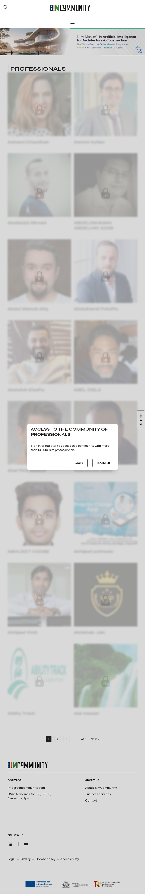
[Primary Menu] (72, 23)
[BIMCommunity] (70, 8)
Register (103, 462)
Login (78, 462)
